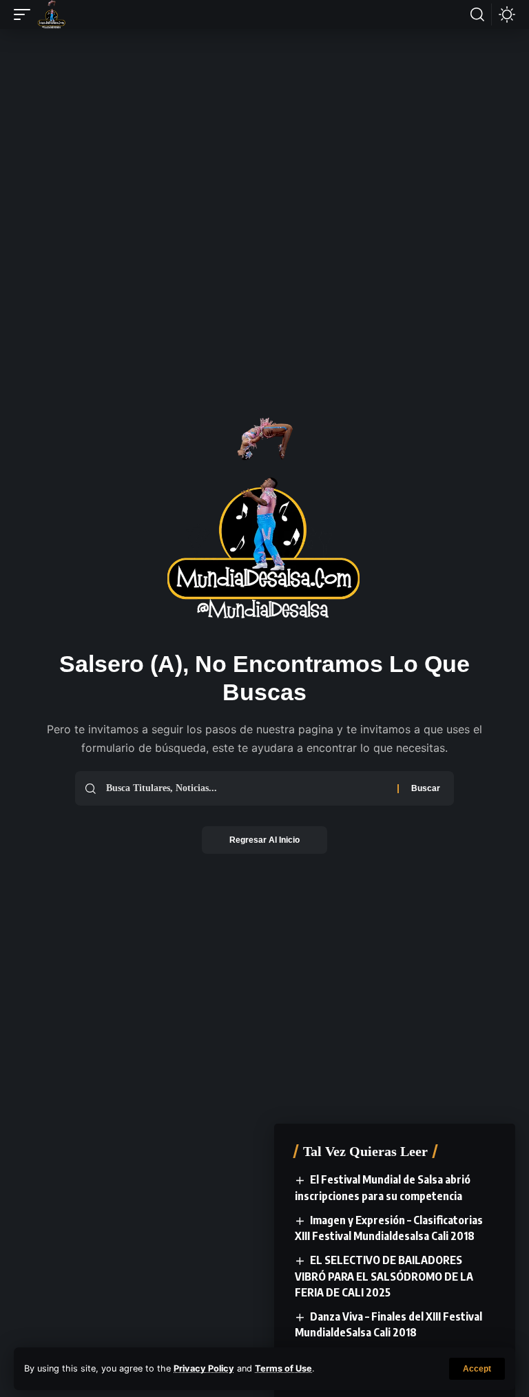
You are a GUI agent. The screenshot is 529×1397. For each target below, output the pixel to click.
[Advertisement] (264, 87)
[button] (477, 1369)
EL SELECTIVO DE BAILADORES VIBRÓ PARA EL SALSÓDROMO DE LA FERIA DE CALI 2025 (384, 1276)
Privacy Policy (204, 1368)
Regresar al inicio (264, 840)
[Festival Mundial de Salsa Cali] (51, 14)
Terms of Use (283, 1368)
